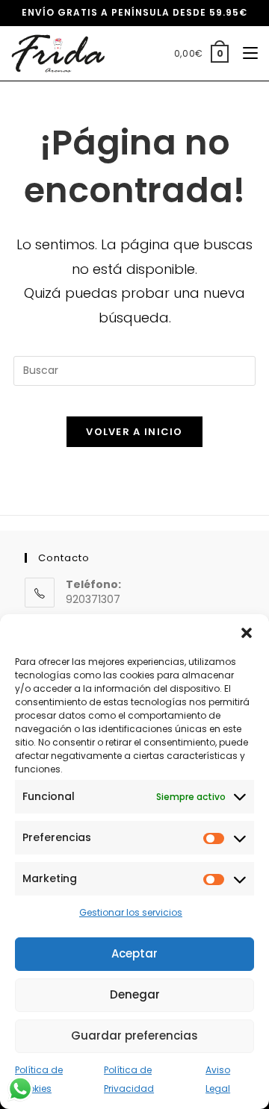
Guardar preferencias (134, 1035)
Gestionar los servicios (130, 912)
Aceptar (134, 953)
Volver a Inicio (134, 432)
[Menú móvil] (245, 53)
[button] (246, 632)
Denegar (135, 994)
